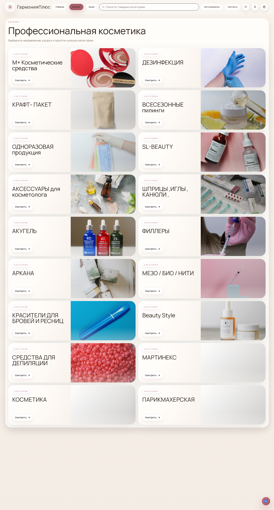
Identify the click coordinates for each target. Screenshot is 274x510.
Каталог (76, 7)
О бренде (59, 7)
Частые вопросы (212, 7)
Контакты (232, 7)
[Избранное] (245, 6)
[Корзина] (264, 6)
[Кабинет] (254, 6)
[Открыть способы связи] (266, 501)
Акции (92, 7)
